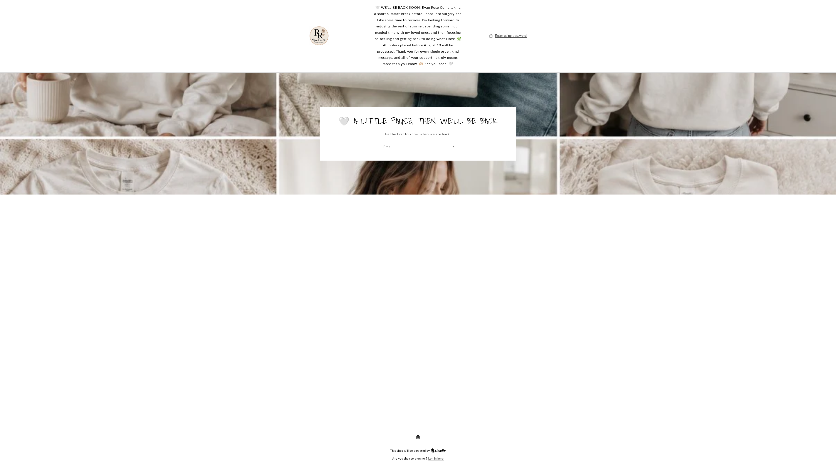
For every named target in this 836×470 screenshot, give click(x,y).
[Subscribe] (452, 147)
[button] (508, 35)
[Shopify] (438, 450)
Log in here (436, 458)
